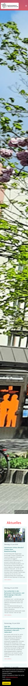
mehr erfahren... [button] (6, 679)
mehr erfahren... (8, 579)
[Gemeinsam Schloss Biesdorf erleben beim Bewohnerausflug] (14, 535)
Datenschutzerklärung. (11, 677)
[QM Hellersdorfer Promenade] (10, 6)
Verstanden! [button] (6, 683)
